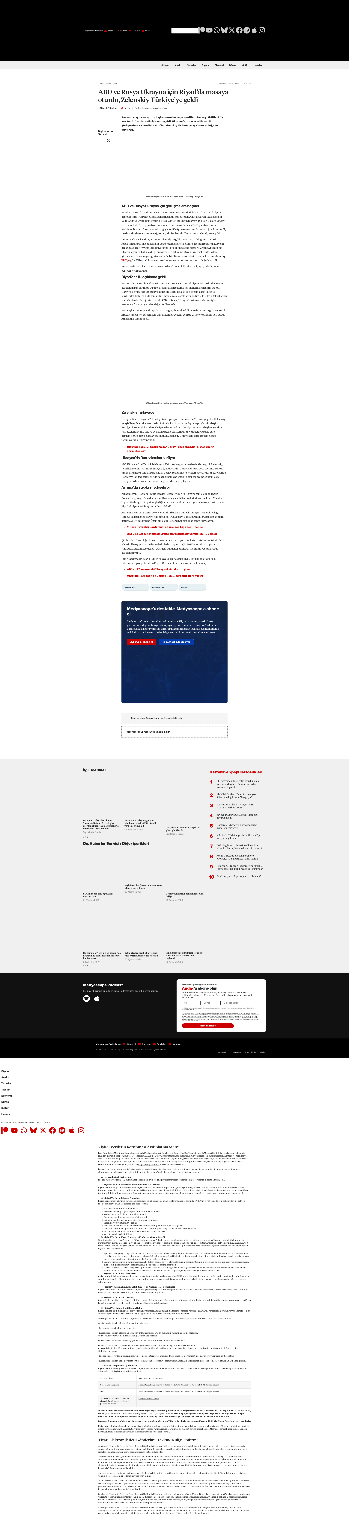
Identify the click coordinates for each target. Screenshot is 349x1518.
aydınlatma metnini (213, 1008)
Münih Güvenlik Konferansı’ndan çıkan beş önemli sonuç (165, 527)
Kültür (245, 65)
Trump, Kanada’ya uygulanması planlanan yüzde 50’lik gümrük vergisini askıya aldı (140, 823)
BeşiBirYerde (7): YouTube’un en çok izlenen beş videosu (143, 886)
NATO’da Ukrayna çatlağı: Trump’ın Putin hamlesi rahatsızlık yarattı (172, 533)
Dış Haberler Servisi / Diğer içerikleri (116, 843)
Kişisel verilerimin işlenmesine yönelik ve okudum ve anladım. (218, 1008)
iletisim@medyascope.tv (149, 1398)
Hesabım (258, 65)
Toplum (205, 65)
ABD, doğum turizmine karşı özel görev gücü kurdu (183, 829)
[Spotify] (246, 30)
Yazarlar (191, 65)
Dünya (232, 65)
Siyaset (165, 65)
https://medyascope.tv (149, 1164)
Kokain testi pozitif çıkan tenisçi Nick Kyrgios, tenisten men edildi (141, 954)
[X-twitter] (231, 30)
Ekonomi (219, 65)
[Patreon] (201, 30)
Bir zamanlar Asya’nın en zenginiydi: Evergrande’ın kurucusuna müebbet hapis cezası (102, 956)
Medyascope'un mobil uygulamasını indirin (148, 732)
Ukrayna (184, 587)
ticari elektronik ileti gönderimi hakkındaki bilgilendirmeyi (238, 1008)
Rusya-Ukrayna (158, 587)
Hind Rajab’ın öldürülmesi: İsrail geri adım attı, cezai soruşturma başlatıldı (184, 956)
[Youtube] (209, 30)
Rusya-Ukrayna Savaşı (108, 83)
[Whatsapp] (216, 30)
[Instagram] (261, 30)
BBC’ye (125, 260)
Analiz (178, 65)
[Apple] (254, 30)
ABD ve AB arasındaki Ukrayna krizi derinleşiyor (159, 569)
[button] (184, 14)
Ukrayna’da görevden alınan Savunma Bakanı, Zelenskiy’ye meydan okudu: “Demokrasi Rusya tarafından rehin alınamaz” (101, 824)
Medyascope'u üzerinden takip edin (156, 718)
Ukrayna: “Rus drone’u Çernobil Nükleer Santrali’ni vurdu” (165, 575)
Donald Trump (129, 587)
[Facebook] (239, 30)
